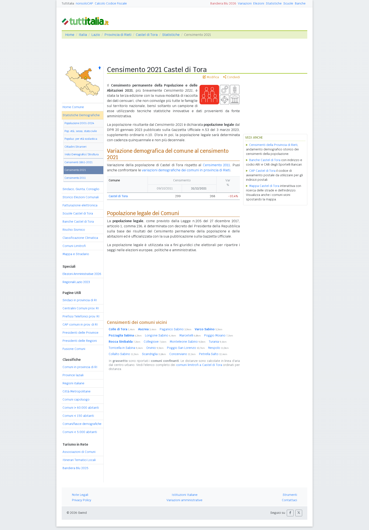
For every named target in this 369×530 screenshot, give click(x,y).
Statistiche (274, 3)
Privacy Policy (81, 500)
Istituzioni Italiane (185, 495)
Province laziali (73, 375)
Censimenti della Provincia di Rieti (273, 145)
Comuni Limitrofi (74, 246)
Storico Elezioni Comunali (81, 197)
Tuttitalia (68, 3)
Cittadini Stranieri (75, 146)
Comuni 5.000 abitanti (80, 432)
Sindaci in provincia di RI (80, 300)
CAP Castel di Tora (262, 171)
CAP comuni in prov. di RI (80, 324)
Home (69, 34)
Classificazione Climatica (80, 238)
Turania (218, 342)
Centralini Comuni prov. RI (81, 308)
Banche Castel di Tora (78, 221)
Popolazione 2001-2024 (79, 123)
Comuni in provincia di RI (80, 367)
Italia (83, 34)
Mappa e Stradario (76, 254)
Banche (300, 3)
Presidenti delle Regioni (80, 341)
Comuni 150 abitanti (78, 416)
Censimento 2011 (75, 178)
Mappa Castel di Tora (264, 186)
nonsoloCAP (84, 3)
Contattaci (289, 500)
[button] (290, 513)
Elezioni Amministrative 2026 (82, 274)
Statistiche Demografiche (81, 115)
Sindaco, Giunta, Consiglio (81, 189)
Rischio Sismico (74, 230)
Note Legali (80, 495)
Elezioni (258, 3)
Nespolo (218, 348)
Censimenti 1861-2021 (78, 162)
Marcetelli (190, 335)
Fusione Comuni (74, 349)
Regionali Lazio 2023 (76, 282)
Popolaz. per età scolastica (80, 139)
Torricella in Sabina (126, 348)
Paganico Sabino (175, 329)
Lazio (95, 34)
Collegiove (155, 342)
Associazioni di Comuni (79, 452)
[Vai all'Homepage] (87, 20)
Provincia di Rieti (117, 34)
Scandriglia (154, 354)
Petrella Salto (213, 354)
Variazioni (245, 3)
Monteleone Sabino (187, 342)
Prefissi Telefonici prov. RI (81, 316)
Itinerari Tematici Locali (79, 460)
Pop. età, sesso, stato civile (80, 131)
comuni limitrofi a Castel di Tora (199, 365)
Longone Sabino (160, 335)
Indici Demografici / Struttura (81, 154)
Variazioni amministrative (184, 500)
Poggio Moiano (218, 335)
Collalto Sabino (124, 354)
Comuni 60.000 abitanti (81, 408)
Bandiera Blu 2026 (223, 3)
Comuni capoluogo (76, 399)
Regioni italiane (73, 383)
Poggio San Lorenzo (186, 348)
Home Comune (73, 107)
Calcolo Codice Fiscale (111, 3)
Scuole (288, 3)
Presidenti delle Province (80, 333)
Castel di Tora (147, 34)
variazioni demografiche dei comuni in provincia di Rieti (186, 170)
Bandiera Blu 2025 (75, 468)
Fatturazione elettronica (80, 205)
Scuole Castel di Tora (78, 213)
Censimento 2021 (75, 170)
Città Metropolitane (77, 391)
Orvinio (155, 348)
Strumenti (290, 495)
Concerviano (182, 354)
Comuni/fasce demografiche (82, 424)
